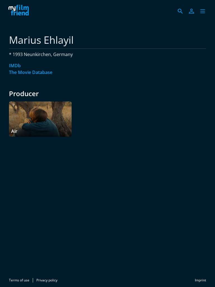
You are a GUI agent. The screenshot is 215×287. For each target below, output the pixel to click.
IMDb (15, 66)
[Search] (180, 11)
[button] (202, 11)
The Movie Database (30, 72)
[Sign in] (191, 11)
